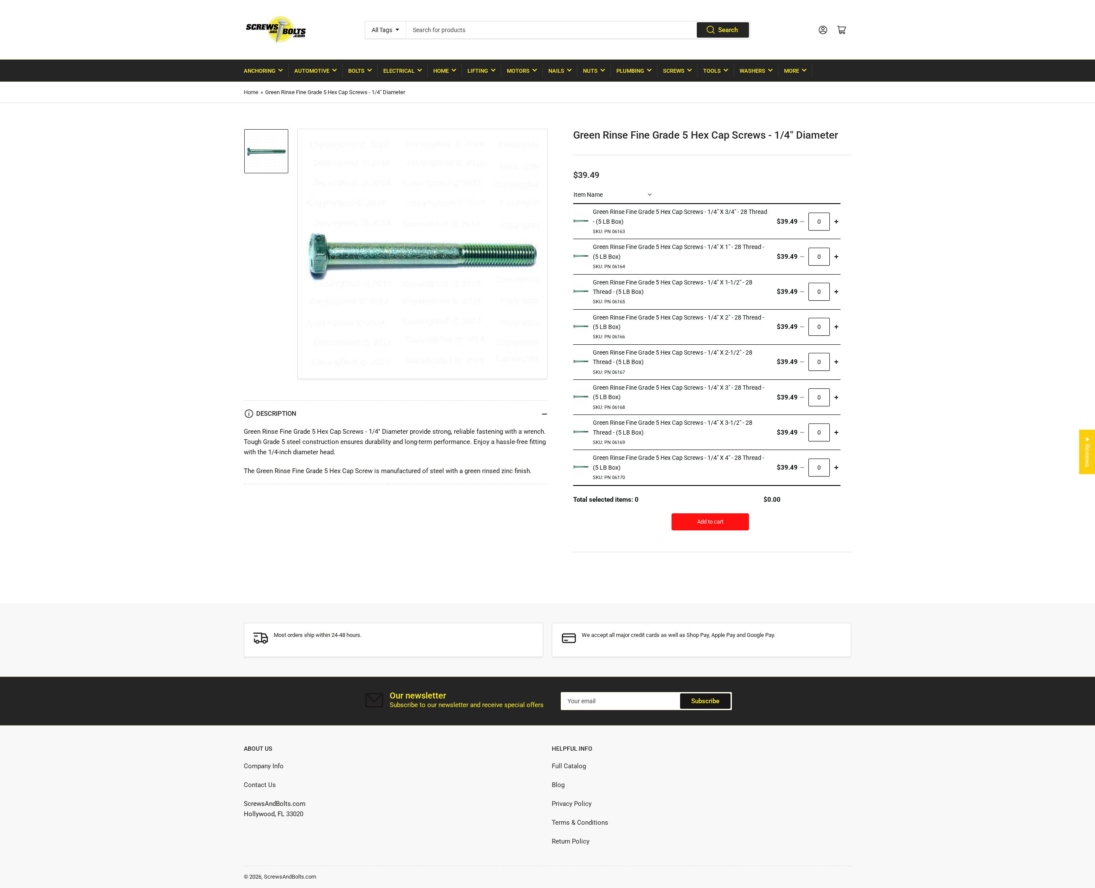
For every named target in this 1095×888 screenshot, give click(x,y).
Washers (752, 71)
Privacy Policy (572, 804)
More (791, 71)
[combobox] (578, 30)
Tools (712, 71)
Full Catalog (569, 766)
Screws (673, 71)
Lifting (478, 71)
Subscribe (705, 701)
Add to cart (710, 521)
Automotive (311, 71)
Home (441, 71)
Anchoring (259, 71)
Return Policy (570, 841)
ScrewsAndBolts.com (290, 876)
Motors (518, 71)
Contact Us (260, 785)
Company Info (264, 766)
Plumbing (630, 71)
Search (728, 30)
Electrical (398, 71)
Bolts (356, 71)
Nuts (590, 71)
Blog (558, 785)
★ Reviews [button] (1087, 452)
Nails (556, 71)
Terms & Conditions (580, 822)
